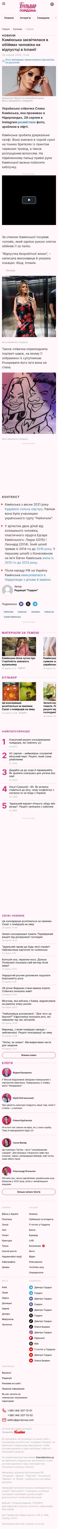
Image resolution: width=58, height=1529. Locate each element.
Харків (5, 1308)
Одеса (5, 1298)
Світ (4, 1230)
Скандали (43, 17)
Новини (9, 17)
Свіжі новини (13, 915)
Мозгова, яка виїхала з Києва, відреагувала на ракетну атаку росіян (28, 1002)
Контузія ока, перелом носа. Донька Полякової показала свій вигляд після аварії (25, 962)
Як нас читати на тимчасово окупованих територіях (15, 1397)
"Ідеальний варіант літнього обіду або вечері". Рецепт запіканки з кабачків (32, 805)
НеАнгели (8, 612)
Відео (32, 1256)
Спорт (5, 1235)
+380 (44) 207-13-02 (20, 1415)
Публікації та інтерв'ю (41, 1219)
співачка (22, 612)
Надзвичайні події (12, 1256)
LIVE (31, 1240)
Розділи (33, 1207)
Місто (5, 1281)
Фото (32, 1251)
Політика (7, 1219)
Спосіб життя (9, 1251)
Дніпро (6, 1314)
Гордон (6, 29)
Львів (5, 1292)
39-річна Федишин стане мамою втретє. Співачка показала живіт (26, 990)
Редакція (7, 1378)
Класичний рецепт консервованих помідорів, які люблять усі (29, 741)
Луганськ (7, 1324)
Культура (7, 1240)
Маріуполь (8, 1319)
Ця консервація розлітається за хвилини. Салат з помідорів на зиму (19, 706)
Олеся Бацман (42, 1326)
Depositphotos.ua (45, 1457)
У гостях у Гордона (39, 1224)
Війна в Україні (10, 1214)
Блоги (7, 1063)
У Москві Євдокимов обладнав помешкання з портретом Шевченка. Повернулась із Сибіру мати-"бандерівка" (26, 1082)
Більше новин (28, 1055)
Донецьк (7, 1303)
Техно (5, 1246)
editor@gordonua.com (20, 1419)
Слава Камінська (12, 617)
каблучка (49, 612)
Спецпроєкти (36, 1272)
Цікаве (5, 1267)
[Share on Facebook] (21, 604)
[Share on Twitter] (28, 604)
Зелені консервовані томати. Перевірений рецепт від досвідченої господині (27, 935)
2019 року (44, 549)
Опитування (35, 1262)
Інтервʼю (25, 17)
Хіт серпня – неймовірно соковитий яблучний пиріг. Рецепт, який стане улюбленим (30, 756)
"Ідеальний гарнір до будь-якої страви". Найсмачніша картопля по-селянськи (26, 948)
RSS (36, 1343)
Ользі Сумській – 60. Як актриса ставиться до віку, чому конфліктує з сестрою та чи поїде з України (31, 789)
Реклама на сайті (11, 1383)
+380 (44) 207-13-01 (19, 1410)
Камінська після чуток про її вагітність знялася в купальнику (18, 661)
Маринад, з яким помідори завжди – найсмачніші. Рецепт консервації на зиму (27, 1031)
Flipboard (39, 1338)
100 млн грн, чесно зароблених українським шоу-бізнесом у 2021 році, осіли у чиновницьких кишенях (28, 1181)
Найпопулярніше (16, 731)
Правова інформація (13, 1388)
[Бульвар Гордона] (27, 7)
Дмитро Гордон (43, 1287)
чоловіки (35, 612)
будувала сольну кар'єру (24, 509)
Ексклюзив (35, 1246)
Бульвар (17, 29)
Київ (4, 1287)
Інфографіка (8, 1262)
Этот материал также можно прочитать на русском (29, 61)
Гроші (5, 1224)
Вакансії (6, 1372)
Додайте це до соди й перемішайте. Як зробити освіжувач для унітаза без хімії (32, 773)
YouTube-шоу (36, 1267)
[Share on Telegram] (35, 604)
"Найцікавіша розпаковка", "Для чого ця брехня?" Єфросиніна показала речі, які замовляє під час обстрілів (26, 1016)
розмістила (27, 122)
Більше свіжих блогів (28, 1192)
